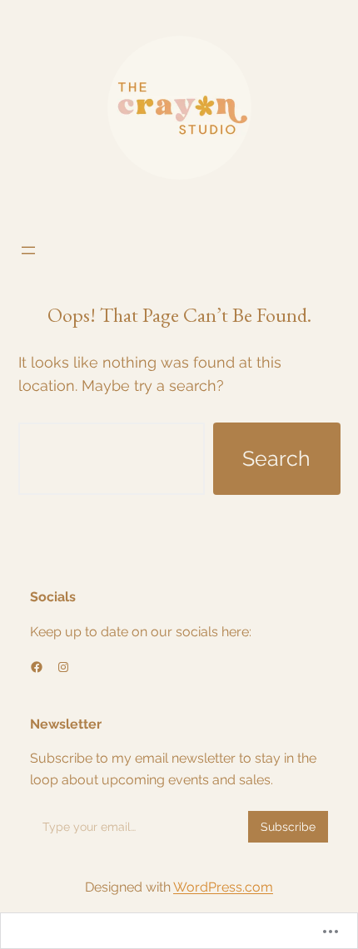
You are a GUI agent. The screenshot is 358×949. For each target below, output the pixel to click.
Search (276, 458)
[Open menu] (28, 250)
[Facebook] (36, 667)
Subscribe (288, 826)
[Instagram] (63, 667)
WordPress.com (223, 887)
